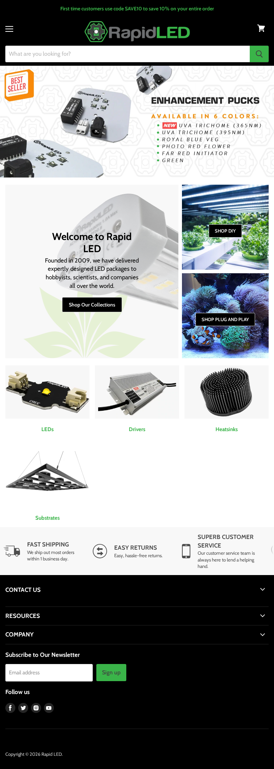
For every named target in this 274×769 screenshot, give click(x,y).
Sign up (111, 672)
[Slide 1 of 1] (137, 122)
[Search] (259, 54)
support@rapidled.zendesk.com (38, 603)
